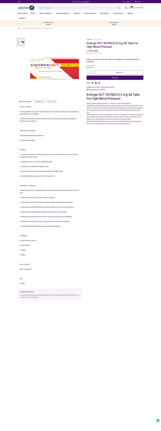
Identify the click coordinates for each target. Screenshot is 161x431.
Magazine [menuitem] (22, 18)
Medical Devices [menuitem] (90, 13)
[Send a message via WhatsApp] (158, 420)
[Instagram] (19, 1)
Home (19, 28)
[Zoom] (78, 42)
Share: (88, 83)
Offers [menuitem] (33, 13)
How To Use (51, 101)
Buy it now (115, 77)
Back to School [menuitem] (23, 13)
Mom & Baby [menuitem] (104, 13)
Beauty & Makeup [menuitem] (45, 13)
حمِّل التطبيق (86, 1)
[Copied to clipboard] (99, 83)
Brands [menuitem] (130, 13)
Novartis (89, 39)
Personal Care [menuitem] (118, 13)
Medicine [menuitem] (77, 13)
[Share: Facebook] (92, 83)
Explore (48, 24)
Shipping (89, 53)
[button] (138, 1)
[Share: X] (96, 83)
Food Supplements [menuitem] (62, 13)
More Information (25, 102)
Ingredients (39, 101)
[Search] (118, 8)
